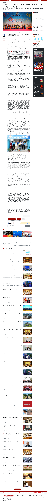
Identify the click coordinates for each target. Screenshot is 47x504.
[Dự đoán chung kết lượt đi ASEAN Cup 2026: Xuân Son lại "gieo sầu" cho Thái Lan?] (38, 65)
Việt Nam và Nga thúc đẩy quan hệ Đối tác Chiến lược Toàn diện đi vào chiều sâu (12, 474)
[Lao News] (14, 493)
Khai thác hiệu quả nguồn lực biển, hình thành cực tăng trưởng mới (12, 418)
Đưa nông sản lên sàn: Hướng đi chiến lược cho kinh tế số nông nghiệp (36, 80)
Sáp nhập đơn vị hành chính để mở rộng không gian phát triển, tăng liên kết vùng (38, 14)
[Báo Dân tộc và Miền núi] (4, 493)
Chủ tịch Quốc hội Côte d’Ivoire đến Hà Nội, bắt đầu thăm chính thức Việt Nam (12, 354)
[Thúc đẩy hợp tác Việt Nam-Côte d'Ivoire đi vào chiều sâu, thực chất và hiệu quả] (27, 444)
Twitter (4, 36)
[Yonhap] (24, 493)
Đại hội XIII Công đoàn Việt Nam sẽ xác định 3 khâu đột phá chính (17, 239)
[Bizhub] (11, 493)
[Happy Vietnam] (19, 493)
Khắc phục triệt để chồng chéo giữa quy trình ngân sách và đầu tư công (12, 362)
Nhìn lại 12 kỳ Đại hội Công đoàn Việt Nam (8, 238)
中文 (36, 0)
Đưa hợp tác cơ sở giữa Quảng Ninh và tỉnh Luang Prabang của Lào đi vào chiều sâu (11, 378)
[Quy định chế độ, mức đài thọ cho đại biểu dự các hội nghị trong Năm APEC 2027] (27, 316)
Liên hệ (42, 495)
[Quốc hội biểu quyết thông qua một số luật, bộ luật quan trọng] (27, 292)
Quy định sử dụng (22, 495)
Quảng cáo (39, 495)
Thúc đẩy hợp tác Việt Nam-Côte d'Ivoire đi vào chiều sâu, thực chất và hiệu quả (12, 442)
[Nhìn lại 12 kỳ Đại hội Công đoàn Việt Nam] (8, 234)
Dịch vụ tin (36, 495)
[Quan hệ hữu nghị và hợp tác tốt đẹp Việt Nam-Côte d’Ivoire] (27, 252)
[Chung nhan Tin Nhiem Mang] (40, 497)
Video (36, 49)
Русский (39, 0)
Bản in (4, 38)
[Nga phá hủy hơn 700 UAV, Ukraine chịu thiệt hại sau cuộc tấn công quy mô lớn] (41, 93)
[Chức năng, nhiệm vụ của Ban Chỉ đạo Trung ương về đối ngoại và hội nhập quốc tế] (27, 404)
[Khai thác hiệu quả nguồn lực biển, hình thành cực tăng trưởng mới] (27, 420)
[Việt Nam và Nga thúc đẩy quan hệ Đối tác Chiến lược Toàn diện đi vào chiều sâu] (27, 476)
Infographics (36, 34)
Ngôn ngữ (30, 495)
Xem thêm (17, 489)
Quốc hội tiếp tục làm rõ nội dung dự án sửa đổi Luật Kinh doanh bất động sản (12, 450)
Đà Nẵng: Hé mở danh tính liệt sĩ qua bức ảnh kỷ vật (12, 409)
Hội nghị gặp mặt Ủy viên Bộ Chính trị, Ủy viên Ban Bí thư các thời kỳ (38, 22)
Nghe (36, 88)
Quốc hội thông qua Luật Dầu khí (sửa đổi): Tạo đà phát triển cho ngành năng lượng (12, 258)
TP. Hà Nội (19, 220)
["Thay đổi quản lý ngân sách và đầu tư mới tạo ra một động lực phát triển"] (27, 396)
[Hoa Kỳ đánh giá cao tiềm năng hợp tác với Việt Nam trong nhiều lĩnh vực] (27, 484)
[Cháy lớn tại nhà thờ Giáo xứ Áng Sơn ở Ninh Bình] (41, 87)
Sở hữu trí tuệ (17, 495)
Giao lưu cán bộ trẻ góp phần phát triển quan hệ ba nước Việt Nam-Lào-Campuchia (12, 386)
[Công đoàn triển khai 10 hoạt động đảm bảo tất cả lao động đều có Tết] (27, 234)
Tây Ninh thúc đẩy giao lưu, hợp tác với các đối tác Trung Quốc (12, 322)
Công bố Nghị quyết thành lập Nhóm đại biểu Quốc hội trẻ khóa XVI (12, 338)
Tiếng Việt (28, 0)
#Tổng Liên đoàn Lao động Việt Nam (12, 220)
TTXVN (33, 495)
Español (35, 0)
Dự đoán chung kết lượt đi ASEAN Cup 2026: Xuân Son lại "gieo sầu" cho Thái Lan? (38, 71)
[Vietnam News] (30, 493)
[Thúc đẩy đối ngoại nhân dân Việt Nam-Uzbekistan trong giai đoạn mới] (27, 428)
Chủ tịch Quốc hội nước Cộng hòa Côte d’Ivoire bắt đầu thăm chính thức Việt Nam (12, 370)
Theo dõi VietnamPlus (23, 223)
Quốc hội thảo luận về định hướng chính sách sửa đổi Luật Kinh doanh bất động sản (13, 434)
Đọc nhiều (36, 12)
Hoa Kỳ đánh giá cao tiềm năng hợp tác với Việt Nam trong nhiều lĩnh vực (12, 482)
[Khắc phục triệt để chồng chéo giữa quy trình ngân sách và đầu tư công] (27, 364)
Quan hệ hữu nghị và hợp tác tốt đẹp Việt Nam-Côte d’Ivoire (12, 250)
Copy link (4, 40)
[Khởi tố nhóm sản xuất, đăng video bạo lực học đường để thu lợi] (38, 54)
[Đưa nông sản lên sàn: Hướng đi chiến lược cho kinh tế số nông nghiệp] (41, 80)
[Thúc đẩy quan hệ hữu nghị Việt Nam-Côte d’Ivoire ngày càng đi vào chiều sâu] (27, 284)
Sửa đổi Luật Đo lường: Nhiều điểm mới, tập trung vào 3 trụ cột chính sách (12, 266)
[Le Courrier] (35, 493)
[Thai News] (16, 493)
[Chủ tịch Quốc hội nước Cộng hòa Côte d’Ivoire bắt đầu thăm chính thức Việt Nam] (27, 372)
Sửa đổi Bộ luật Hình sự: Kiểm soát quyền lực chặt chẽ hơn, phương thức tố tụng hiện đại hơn (12, 274)
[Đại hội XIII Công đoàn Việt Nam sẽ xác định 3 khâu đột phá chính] (17, 234)
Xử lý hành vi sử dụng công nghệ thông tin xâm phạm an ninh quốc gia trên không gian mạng (12, 458)
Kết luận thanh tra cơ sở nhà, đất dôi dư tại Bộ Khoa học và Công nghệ (12, 466)
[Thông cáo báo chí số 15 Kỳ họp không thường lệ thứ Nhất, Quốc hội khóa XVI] (27, 332)
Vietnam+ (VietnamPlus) (8, 0)
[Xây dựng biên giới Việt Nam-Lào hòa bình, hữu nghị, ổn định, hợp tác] (27, 308)
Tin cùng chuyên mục (8, 248)
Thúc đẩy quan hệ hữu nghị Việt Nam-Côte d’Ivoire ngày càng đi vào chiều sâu (12, 283)
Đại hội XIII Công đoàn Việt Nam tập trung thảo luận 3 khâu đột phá (16, 52)
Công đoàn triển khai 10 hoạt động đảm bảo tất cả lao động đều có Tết (26, 239)
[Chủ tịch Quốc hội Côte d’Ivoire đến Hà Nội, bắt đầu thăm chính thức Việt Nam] (27, 356)
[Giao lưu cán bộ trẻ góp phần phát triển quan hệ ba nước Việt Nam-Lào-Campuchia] (27, 388)
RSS (25, 495)
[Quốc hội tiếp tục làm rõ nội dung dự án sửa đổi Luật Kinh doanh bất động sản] (27, 452)
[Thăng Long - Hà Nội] (40, 0)
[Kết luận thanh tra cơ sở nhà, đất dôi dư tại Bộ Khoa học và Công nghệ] (27, 468)
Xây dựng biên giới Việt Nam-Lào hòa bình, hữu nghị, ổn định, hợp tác (12, 306)
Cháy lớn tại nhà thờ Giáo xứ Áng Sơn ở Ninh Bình (36, 86)
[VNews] (43, 493)
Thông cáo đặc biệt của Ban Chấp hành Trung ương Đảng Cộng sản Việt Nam (38, 18)
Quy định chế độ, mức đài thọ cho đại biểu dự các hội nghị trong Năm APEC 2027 (12, 314)
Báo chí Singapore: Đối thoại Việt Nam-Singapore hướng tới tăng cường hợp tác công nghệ (12, 346)
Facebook (4, 35)
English (30, 0)
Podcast (36, 77)
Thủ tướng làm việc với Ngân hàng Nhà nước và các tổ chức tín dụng (38, 30)
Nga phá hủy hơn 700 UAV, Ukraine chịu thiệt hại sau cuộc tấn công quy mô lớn (36, 92)
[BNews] (8, 493)
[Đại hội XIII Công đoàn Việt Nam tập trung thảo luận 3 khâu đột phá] (27, 52)
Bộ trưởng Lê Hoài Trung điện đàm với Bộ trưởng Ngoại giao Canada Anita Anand (12, 298)
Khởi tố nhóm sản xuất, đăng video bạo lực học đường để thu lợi (38, 58)
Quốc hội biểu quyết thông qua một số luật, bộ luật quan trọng (12, 290)
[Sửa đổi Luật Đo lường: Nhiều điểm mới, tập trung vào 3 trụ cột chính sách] (27, 268)
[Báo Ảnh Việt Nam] (39, 493)
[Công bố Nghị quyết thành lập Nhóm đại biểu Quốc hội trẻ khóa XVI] (27, 340)
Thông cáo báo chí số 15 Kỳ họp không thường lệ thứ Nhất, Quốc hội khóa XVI (12, 330)
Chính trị (4, 2)
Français (33, 0)
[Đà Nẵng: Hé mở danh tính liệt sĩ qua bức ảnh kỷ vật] (27, 412)
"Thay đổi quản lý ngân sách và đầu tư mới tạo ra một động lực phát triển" (12, 394)
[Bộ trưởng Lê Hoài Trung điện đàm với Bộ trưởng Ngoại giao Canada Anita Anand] (27, 300)
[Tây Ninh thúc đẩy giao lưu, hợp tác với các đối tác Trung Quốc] (27, 324)
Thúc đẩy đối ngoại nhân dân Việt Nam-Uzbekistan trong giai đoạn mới (13, 426)
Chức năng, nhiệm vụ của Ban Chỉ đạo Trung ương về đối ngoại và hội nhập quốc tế (13, 402)
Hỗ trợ (27, 495)
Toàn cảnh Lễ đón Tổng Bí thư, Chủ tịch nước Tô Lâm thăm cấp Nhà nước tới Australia (38, 26)
